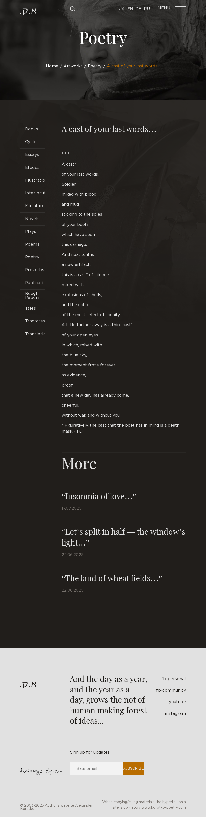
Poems (32, 244)
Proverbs (34, 270)
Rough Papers (32, 296)
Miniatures (35, 206)
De (138, 9)
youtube (177, 702)
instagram (175, 714)
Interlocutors (35, 193)
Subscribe (133, 768)
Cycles (32, 142)
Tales (30, 308)
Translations (35, 334)
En (130, 9)
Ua (122, 9)
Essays (32, 155)
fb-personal (173, 679)
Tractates (35, 321)
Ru (147, 9)
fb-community (171, 690)
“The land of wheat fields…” (112, 577)
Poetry (32, 257)
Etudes (32, 168)
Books (31, 129)
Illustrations (35, 180)
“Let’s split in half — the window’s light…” (123, 537)
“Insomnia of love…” (99, 495)
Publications (35, 283)
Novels (32, 219)
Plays (30, 232)
